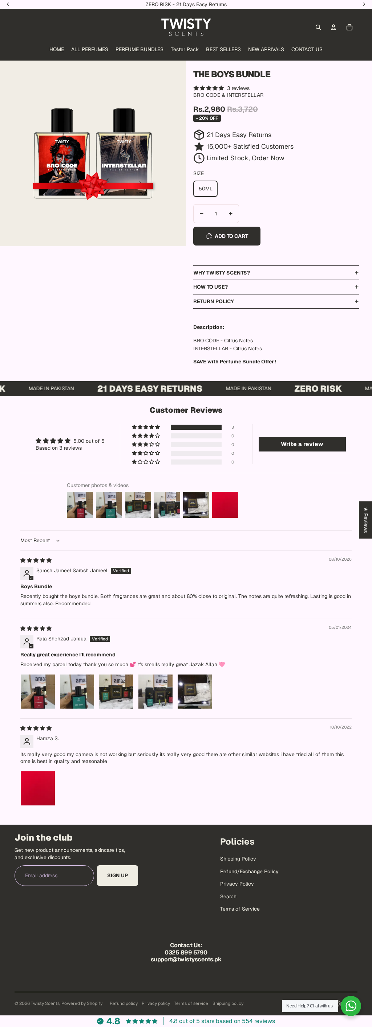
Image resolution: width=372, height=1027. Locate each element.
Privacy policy (156, 1003)
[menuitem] (56, 50)
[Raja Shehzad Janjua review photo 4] (155, 691)
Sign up (117, 875)
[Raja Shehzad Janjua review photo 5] (194, 691)
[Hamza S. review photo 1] (37, 788)
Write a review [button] (302, 444)
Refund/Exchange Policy (249, 871)
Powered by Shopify (81, 1003)
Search (228, 896)
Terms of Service (240, 909)
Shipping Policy (238, 858)
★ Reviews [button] (366, 520)
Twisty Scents (45, 1003)
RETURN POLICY (213, 301)
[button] (146, 427)
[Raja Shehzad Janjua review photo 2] (77, 691)
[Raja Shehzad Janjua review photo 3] (116, 691)
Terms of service (191, 1003)
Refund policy (124, 1003)
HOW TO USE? (210, 287)
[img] (36, 560)
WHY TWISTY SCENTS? (221, 272)
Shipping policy (228, 1003)
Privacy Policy (237, 883)
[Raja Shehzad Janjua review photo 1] (37, 691)
